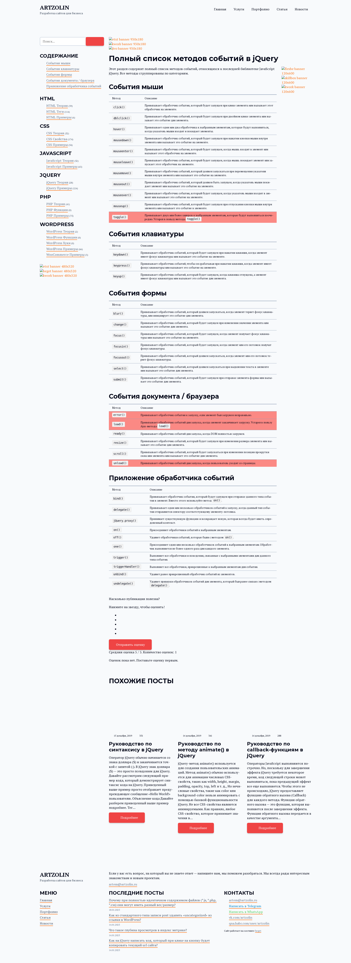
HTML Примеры (59, 117)
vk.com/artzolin (240, 917)
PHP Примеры (57, 215)
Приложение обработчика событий (73, 86)
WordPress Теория (60, 231)
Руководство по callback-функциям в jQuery (275, 750)
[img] (141, 710)
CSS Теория (55, 133)
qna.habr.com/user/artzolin (249, 923)
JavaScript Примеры (61, 166)
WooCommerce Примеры (65, 254)
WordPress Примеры (62, 249)
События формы (59, 74)
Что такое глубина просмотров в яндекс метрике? (148, 930)
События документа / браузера (70, 80)
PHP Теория (55, 204)
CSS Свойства (56, 139)
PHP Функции (57, 210)
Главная (220, 9)
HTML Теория (57, 105)
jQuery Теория (57, 182)
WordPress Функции (61, 237)
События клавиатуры (62, 69)
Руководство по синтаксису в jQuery (136, 747)
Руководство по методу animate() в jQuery (203, 750)
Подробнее (129, 817)
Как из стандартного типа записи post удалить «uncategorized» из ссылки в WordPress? (160, 917)
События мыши (58, 63)
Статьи (282, 9)
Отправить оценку (130, 644)
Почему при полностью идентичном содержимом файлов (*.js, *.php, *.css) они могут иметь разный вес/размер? (163, 902)
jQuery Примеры (59, 188)
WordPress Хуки (58, 243)
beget (258, 930)
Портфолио (260, 9)
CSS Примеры (57, 144)
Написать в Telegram (245, 906)
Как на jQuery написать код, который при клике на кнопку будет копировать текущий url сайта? (159, 942)
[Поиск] (95, 41)
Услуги (239, 9)
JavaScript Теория (60, 160)
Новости (301, 9)
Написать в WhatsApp (246, 911)
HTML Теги (55, 111)
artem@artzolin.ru (123, 884)
